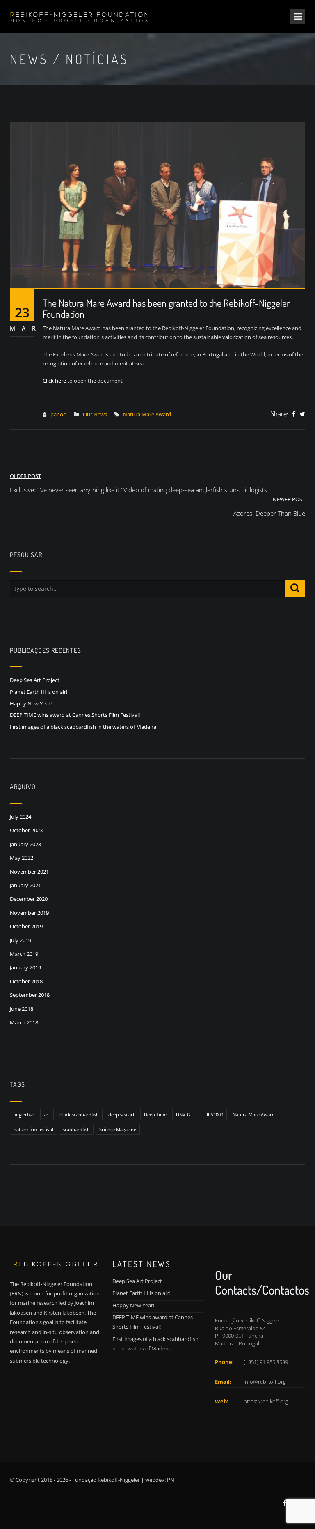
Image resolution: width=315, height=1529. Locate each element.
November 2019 (29, 912)
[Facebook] (294, 414)
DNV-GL (184, 1114)
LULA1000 (212, 1114)
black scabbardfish (79, 1114)
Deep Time (155, 1114)
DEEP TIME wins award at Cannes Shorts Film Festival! (75, 715)
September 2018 (30, 995)
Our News (95, 414)
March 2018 (24, 1022)
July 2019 (20, 940)
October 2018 (26, 981)
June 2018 (21, 1008)
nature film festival (33, 1129)
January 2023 (25, 844)
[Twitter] (302, 414)
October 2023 (26, 830)
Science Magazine (117, 1129)
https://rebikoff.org (266, 1401)
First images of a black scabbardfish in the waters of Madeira (83, 726)
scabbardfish (76, 1129)
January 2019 (25, 967)
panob (58, 414)
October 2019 (26, 926)
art (47, 1114)
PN (170, 1479)
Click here (54, 380)
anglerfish (24, 1114)
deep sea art (121, 1114)
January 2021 (25, 885)
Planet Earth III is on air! (38, 692)
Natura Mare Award (147, 414)
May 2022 (21, 857)
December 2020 (29, 898)
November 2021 (29, 871)
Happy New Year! (31, 703)
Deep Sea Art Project (34, 680)
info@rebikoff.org (265, 1381)
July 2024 (20, 816)
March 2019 (24, 953)
